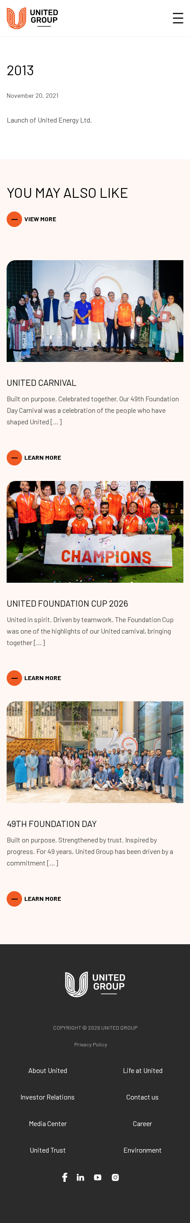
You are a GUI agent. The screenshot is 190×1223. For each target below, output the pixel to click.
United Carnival (41, 382)
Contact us (142, 1096)
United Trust (48, 1150)
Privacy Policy (90, 1044)
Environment (142, 1150)
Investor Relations (47, 1096)
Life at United (143, 1070)
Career (142, 1123)
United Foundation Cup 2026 (67, 603)
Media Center (48, 1123)
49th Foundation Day (52, 823)
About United (47, 1070)
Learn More (42, 457)
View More (40, 219)
